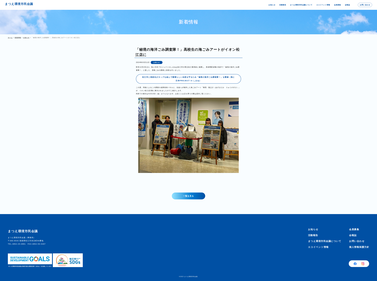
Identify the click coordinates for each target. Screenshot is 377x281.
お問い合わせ (365, 5)
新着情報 (18, 37)
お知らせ (272, 5)
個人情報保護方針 (359, 247)
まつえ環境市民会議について (301, 5)
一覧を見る (188, 196)
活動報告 (282, 5)
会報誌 (347, 5)
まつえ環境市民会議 (19, 3)
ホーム (10, 37)
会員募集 (337, 5)
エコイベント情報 (323, 5)
